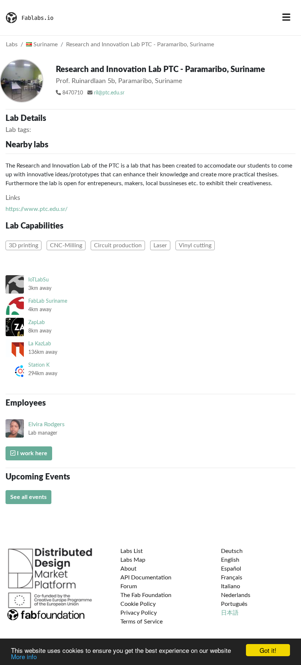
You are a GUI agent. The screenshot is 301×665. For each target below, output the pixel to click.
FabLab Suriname (47, 301)
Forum (128, 586)
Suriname (45, 44)
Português (234, 604)
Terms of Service (141, 622)
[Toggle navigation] (286, 17)
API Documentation (145, 577)
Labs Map (132, 560)
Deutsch (232, 551)
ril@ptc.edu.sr (109, 93)
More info (24, 656)
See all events (28, 497)
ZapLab (36, 322)
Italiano (230, 586)
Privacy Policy (138, 613)
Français (231, 577)
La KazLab (39, 343)
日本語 (230, 613)
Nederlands (235, 595)
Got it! (268, 650)
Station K (39, 365)
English (230, 560)
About (128, 569)
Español (231, 569)
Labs (12, 44)
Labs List (131, 551)
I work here (31, 453)
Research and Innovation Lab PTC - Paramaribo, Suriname (140, 44)
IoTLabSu (38, 280)
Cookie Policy (138, 604)
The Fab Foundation (145, 595)
